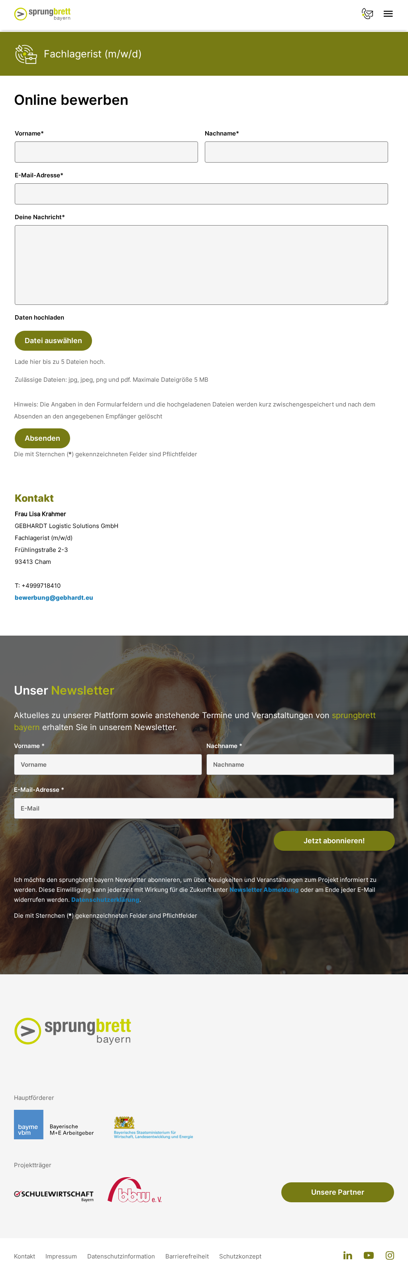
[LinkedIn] (347, 1256)
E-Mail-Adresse (39, 175)
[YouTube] (369, 1256)
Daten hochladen (39, 317)
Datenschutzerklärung (105, 899)
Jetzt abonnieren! (334, 840)
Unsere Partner (337, 1192)
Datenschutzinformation (122, 1256)
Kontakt (25, 1256)
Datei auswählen (53, 340)
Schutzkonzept (240, 1256)
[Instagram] (390, 1256)
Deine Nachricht (40, 217)
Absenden (42, 438)
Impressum (61, 1256)
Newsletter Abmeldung (264, 889)
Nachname (222, 133)
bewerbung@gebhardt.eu (54, 597)
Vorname (29, 133)
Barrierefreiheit (187, 1256)
